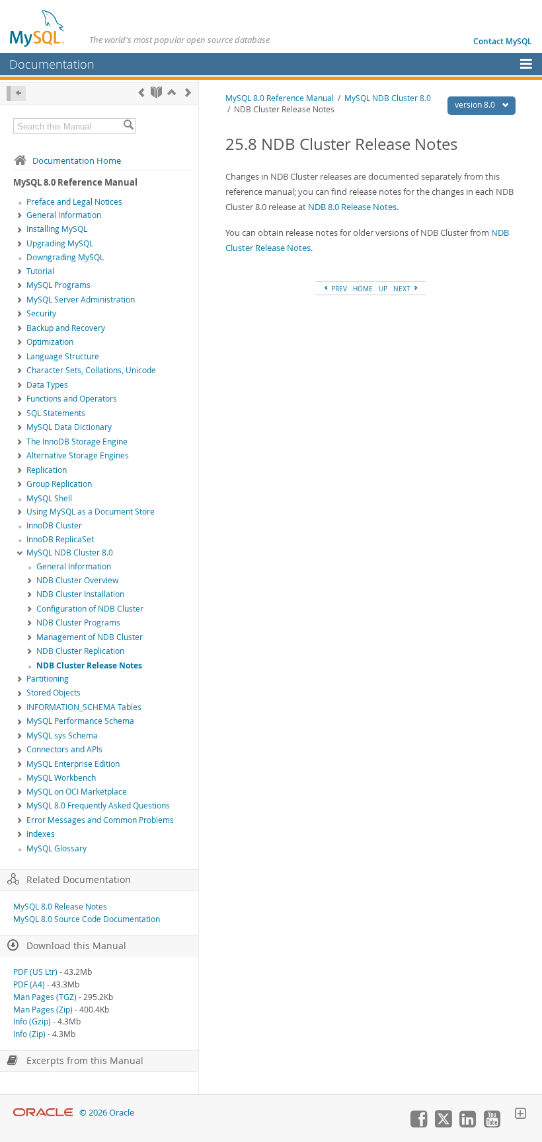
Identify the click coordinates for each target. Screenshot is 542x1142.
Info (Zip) (29, 1034)
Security (41, 313)
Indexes (40, 833)
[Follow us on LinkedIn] (467, 1124)
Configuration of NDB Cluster (89, 608)
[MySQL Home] (37, 28)
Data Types (47, 384)
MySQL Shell (49, 498)
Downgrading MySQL (65, 257)
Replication (46, 470)
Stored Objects (53, 692)
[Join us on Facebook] (418, 1124)
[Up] (171, 92)
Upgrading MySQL (59, 243)
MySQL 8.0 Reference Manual (279, 98)
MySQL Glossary (56, 848)
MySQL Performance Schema (80, 721)
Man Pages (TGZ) (45, 997)
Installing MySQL (56, 228)
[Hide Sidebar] (16, 93)
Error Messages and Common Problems (100, 820)
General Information (63, 215)
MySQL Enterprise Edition (73, 763)
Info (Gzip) (32, 1021)
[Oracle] (43, 1112)
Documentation (52, 64)
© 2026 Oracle (106, 1112)
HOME (363, 288)
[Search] (128, 126)
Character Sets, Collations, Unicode (91, 370)
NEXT (402, 288)
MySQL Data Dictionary (69, 427)
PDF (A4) (29, 984)
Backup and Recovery (65, 328)
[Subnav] (19, 216)
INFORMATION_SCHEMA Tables (83, 707)
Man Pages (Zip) (43, 1010)
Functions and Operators (71, 398)
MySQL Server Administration (80, 299)
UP (383, 288)
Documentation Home (76, 160)
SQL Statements (55, 413)
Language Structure (62, 356)
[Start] (156, 92)
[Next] (188, 92)
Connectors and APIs (64, 749)
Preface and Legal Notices (74, 201)
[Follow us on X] (442, 1124)
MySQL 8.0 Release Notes (60, 906)
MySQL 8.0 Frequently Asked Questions (98, 805)
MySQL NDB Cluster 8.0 (69, 552)
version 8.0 (476, 105)
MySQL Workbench (61, 777)
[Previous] (141, 92)
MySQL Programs (58, 285)
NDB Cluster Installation (80, 594)
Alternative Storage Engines (77, 455)
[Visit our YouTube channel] (491, 1124)
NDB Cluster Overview (77, 580)
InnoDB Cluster (54, 525)
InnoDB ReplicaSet (60, 539)
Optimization (49, 341)
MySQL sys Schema (62, 735)
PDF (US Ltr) (35, 972)
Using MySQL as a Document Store (90, 511)
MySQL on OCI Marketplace (76, 791)
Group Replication (59, 483)
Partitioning (47, 678)
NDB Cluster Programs (78, 622)
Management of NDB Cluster (89, 637)
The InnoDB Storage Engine (77, 441)
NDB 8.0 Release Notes (352, 207)
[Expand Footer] (520, 1115)
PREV (338, 288)
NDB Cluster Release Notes (89, 665)
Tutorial (40, 271)
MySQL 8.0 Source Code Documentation (86, 919)
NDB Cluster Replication (80, 651)
